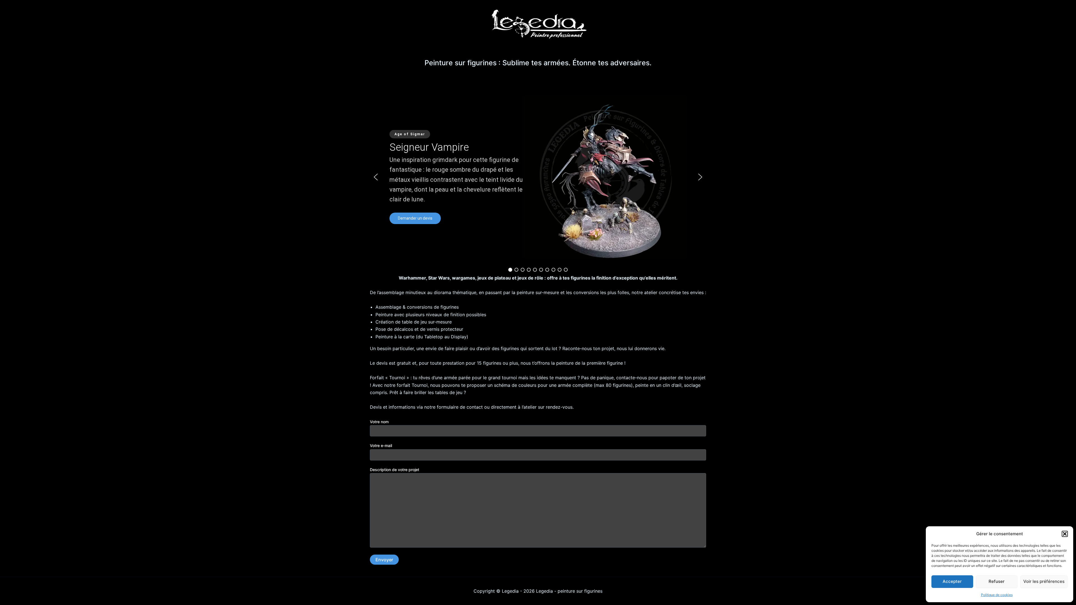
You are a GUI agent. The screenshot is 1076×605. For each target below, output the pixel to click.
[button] (1065, 534)
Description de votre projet (394, 469)
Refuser (997, 581)
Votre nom (379, 421)
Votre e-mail (381, 445)
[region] (538, 177)
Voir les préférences (1044, 581)
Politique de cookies (997, 595)
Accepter (952, 581)
